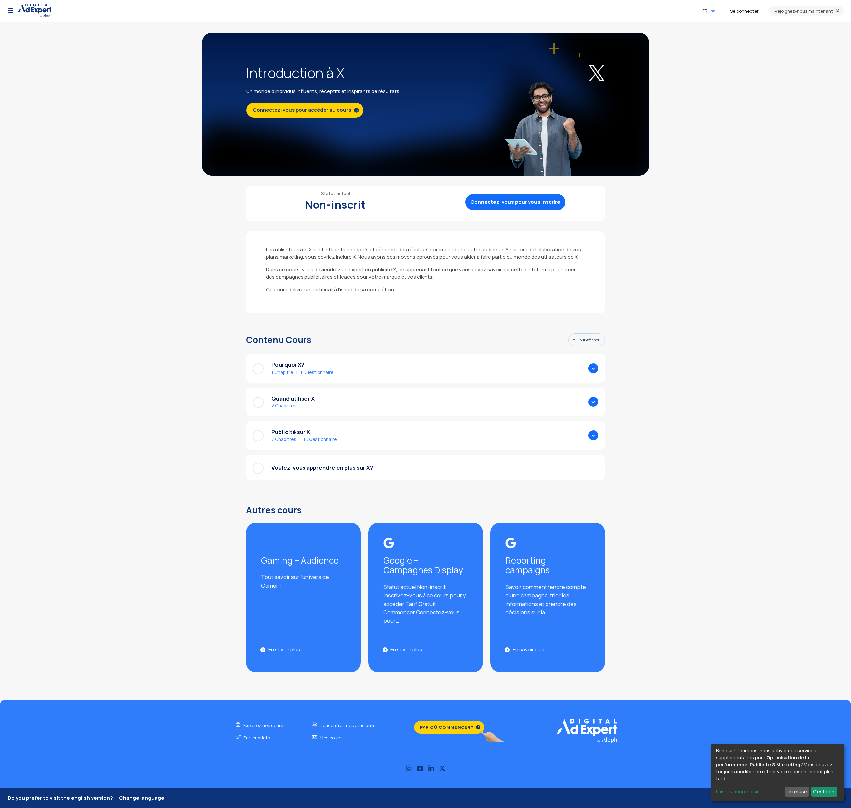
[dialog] (777, 772)
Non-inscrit (335, 204)
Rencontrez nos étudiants (347, 725)
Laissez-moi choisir (737, 791)
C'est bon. (824, 791)
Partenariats (256, 738)
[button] (10, 11)
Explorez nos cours (262, 725)
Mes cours (330, 738)
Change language (141, 797)
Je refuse (797, 791)
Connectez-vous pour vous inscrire (515, 201)
